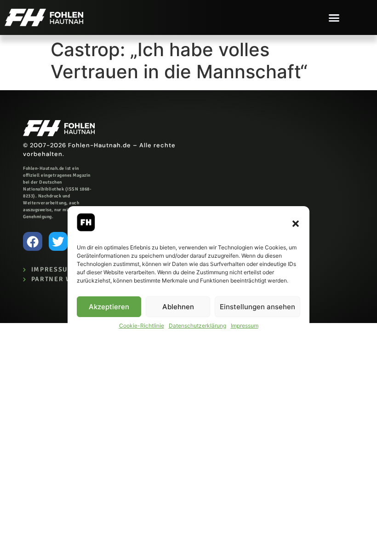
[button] (295, 223)
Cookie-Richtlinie (141, 325)
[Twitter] (58, 241)
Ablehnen (178, 306)
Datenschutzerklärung (197, 325)
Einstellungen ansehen (257, 306)
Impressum (244, 325)
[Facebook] (32, 241)
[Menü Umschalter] (334, 17)
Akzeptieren (109, 306)
